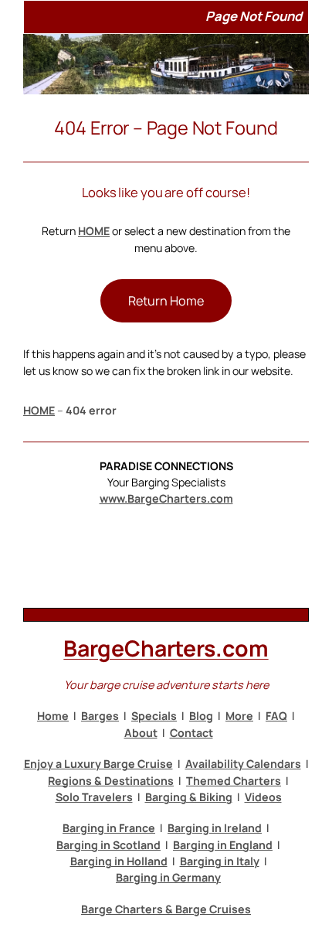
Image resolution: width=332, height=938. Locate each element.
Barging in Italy (219, 861)
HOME (94, 230)
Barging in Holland (119, 861)
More (239, 715)
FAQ (276, 715)
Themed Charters (233, 780)
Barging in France (109, 827)
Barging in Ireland (215, 827)
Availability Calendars (243, 763)
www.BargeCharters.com (166, 498)
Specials (154, 715)
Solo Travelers (94, 797)
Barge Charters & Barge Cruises (166, 909)
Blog (201, 715)
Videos (263, 797)
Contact (191, 732)
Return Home (166, 300)
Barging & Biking (188, 797)
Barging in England (223, 844)
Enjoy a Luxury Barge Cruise (98, 763)
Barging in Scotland (108, 844)
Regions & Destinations (111, 780)
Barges (100, 715)
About (141, 732)
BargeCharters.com (165, 648)
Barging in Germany (168, 877)
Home (53, 715)
